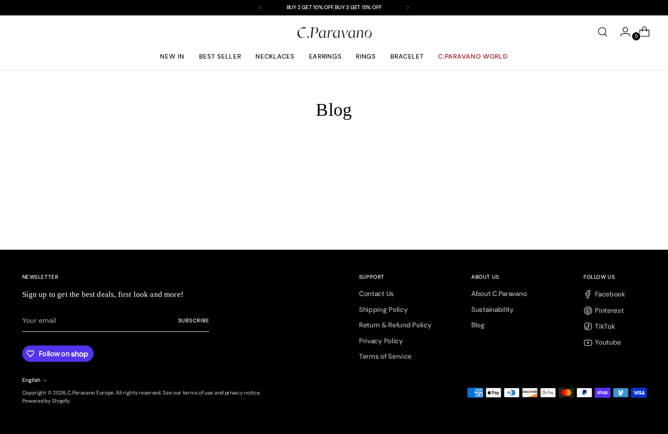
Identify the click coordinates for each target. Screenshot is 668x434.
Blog (478, 325)
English (31, 380)
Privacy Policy (381, 340)
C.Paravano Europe (90, 392)
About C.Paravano (499, 293)
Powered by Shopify (46, 400)
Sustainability (492, 309)
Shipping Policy (383, 309)
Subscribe (193, 320)
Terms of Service (385, 356)
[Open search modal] (602, 32)
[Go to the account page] (622, 32)
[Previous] (260, 7)
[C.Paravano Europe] (334, 32)
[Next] (408, 7)
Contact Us (376, 293)
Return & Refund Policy (395, 325)
